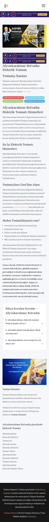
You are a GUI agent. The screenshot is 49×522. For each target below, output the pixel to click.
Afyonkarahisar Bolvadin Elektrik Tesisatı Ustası (10, 447)
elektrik (38, 489)
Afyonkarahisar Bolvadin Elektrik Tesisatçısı (10, 437)
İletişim (32, 516)
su (44, 489)
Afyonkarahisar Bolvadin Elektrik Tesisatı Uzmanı (10, 458)
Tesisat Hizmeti (11, 513)
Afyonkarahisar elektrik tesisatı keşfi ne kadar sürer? (22, 322)
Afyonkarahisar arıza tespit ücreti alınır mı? (23, 342)
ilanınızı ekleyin (20, 207)
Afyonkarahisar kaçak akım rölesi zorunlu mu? (23, 332)
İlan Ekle (27, 91)
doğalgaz (7, 493)
